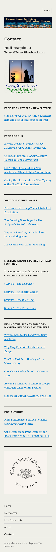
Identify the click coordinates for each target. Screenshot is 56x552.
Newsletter (10, 513)
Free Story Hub (13, 520)
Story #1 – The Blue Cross (19, 283)
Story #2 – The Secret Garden (21, 291)
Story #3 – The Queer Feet (19, 299)
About (7, 527)
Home (7, 506)
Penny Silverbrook (12, 543)
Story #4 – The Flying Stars (20, 308)
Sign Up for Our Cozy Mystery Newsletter (27, 395)
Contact (9, 534)
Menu (47, 10)
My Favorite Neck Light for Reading (24, 244)
